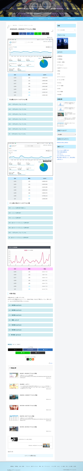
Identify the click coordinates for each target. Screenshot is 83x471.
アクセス (15, 344)
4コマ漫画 (60, 91)
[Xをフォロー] (28, 359)
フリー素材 (60, 85)
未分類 (59, 94)
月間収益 (60, 59)
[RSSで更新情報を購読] (33, 359)
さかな (59, 82)
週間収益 (10, 344)
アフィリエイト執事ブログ (63, 150)
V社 (59, 73)
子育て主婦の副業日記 (62, 152)
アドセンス (60, 65)
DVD (59, 88)
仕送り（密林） (61, 62)
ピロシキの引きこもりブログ (63, 155)
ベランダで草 (61, 79)
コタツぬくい (60, 153)
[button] (45, 33)
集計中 (19, 344)
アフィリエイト (61, 76)
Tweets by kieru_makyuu (62, 142)
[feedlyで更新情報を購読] (30, 359)
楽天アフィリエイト (62, 68)
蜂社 (59, 71)
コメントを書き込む (30, 455)
